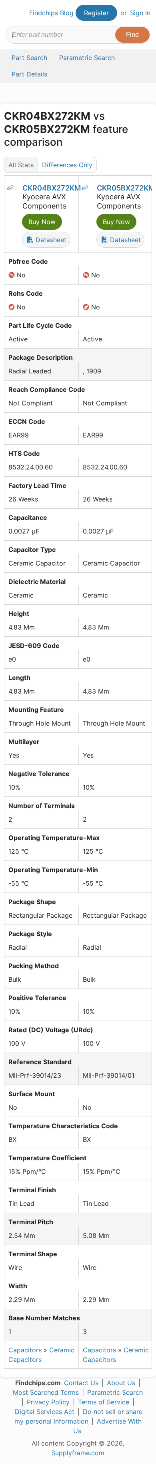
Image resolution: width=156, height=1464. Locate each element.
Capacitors (25, 1350)
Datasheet (50, 240)
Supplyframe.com (77, 1453)
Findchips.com (12, 13)
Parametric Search (115, 1392)
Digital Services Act (44, 1412)
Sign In (140, 13)
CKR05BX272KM (126, 188)
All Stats (21, 165)
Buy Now (42, 222)
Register (96, 13)
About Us (121, 1383)
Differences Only (67, 165)
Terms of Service (103, 1402)
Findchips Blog (51, 13)
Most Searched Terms (46, 1392)
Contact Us (81, 1383)
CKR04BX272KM (51, 188)
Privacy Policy (48, 1402)
